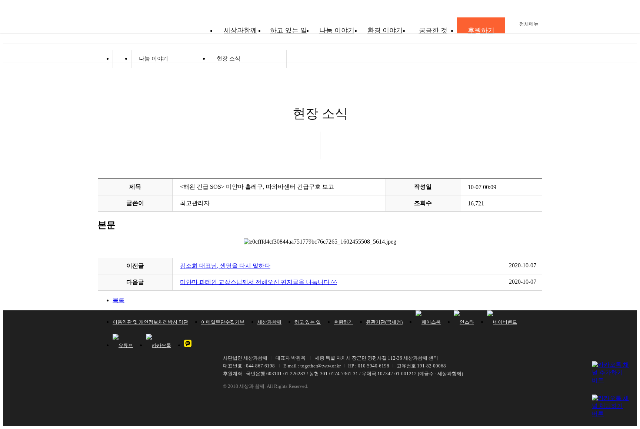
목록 (118, 300)
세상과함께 (240, 30)
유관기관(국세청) (384, 322)
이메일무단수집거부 (222, 322)
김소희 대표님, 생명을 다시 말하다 (225, 266)
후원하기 (343, 322)
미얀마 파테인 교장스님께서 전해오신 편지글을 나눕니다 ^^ (258, 282)
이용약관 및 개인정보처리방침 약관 (150, 322)
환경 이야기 (385, 30)
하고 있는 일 (288, 30)
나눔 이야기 (336, 30)
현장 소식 (228, 59)
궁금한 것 (433, 30)
